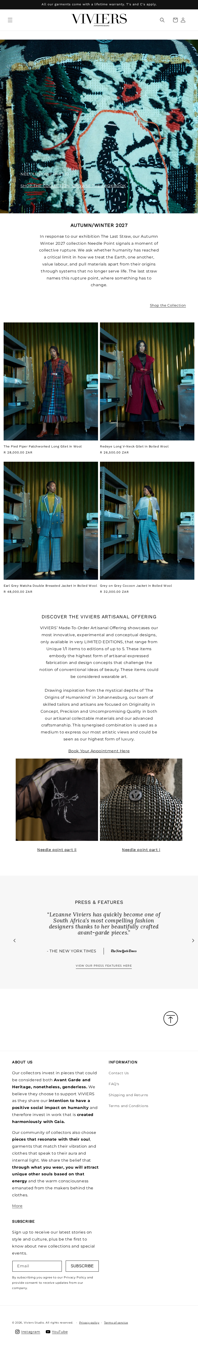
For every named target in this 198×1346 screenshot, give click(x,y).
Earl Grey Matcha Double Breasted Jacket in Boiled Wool (50, 585)
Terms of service (116, 1322)
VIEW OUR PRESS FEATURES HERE (104, 965)
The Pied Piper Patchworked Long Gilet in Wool (43, 446)
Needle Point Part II (57, 849)
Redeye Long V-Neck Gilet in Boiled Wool (134, 446)
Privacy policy (89, 1322)
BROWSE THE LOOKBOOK (99, 185)
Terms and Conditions (128, 1106)
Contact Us (119, 1073)
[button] (10, 20)
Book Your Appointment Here (99, 751)
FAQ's (114, 1084)
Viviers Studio (34, 1322)
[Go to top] (170, 1019)
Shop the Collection (168, 305)
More (17, 1206)
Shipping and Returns (128, 1095)
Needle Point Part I (141, 849)
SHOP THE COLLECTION (45, 185)
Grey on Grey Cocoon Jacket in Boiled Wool (136, 585)
